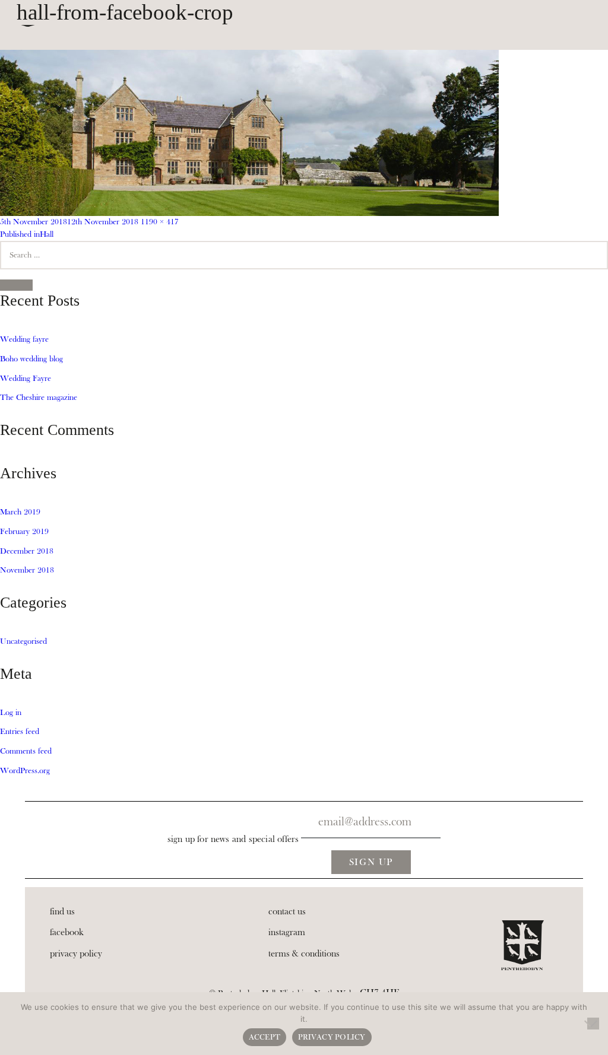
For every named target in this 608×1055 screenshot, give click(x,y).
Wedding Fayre (25, 378)
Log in (10, 712)
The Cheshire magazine (38, 397)
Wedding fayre (24, 339)
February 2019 (24, 531)
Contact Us (287, 911)
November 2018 (27, 570)
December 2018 (26, 551)
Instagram (286, 932)
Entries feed (19, 731)
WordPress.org (25, 771)
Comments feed (26, 751)
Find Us (62, 911)
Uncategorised (23, 641)
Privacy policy (332, 1037)
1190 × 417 (160, 222)
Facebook (67, 932)
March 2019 (20, 512)
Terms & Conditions (304, 953)
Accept (265, 1037)
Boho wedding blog (31, 359)
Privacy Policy (76, 953)
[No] (593, 1023)
